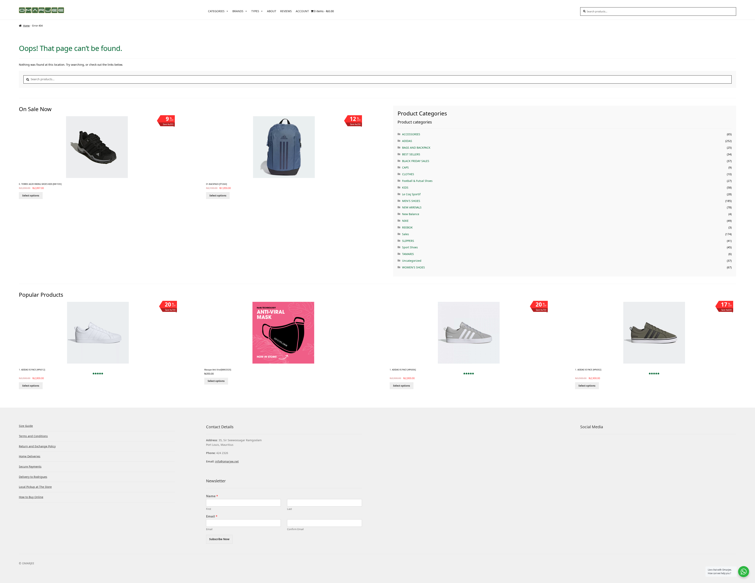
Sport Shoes (410, 247)
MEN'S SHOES (411, 201)
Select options (30, 195)
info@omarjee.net (227, 461)
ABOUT (271, 11)
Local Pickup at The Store (35, 487)
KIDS (405, 187)
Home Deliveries (29, 456)
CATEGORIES (216, 11)
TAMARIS (408, 254)
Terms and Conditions (33, 436)
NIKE (405, 221)
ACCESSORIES (411, 134)
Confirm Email (295, 529)
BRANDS (237, 11)
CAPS (405, 167)
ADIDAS (407, 141)
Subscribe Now (219, 539)
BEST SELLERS (411, 154)
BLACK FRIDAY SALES (415, 161)
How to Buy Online (31, 497)
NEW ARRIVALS (412, 207)
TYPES (255, 11)
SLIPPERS (408, 241)
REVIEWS (286, 11)
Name (212, 496)
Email (211, 516)
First (208, 509)
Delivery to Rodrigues (33, 477)
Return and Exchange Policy (37, 446)
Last (289, 509)
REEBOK (407, 227)
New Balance (410, 214)
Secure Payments (30, 466)
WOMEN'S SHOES (413, 267)
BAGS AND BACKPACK (416, 147)
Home (26, 25)
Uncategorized (411, 260)
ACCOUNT (302, 11)
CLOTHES (408, 174)
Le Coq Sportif (411, 194)
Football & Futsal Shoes (417, 181)
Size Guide (26, 426)
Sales (405, 234)
